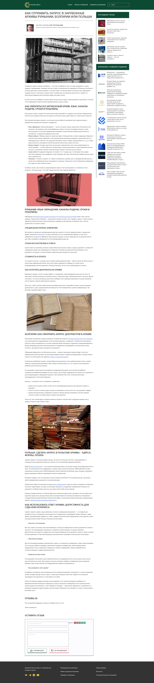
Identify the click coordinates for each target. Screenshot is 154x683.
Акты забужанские (59, 484)
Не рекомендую (60, 650)
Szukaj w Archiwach (35, 466)
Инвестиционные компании (70, 671)
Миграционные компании (69, 668)
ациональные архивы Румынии (45, 216)
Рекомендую (39, 650)
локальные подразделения (67, 216)
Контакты (99, 671)
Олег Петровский (56, 25)
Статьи (70, 5)
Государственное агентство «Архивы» (80, 338)
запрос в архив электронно (59, 357)
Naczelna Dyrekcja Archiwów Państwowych (44, 500)
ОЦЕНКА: (70, 622)
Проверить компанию (98, 5)
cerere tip (41, 234)
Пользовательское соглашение (106, 675)
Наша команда (101, 668)
